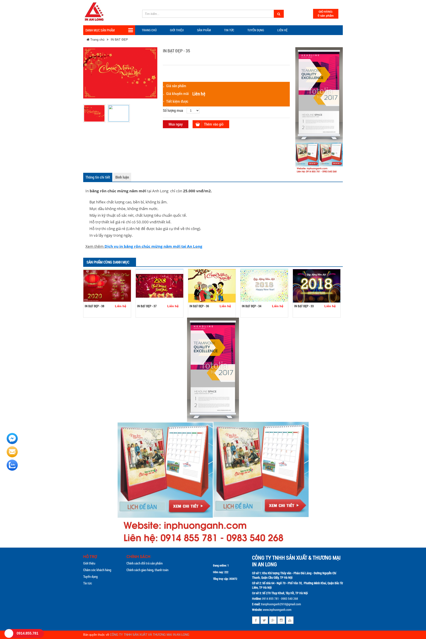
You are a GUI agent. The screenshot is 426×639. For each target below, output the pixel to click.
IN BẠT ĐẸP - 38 (94, 306)
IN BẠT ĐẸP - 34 (251, 306)
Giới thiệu (177, 30)
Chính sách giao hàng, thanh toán (147, 570)
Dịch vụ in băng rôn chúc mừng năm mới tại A (147, 246)
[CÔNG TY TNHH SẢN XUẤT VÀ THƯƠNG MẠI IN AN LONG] (94, 12)
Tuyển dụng (255, 30)
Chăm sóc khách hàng (97, 570)
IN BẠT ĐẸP (119, 39)
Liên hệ (282, 30)
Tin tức (87, 583)
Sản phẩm (204, 30)
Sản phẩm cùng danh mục (108, 262)
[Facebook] (256, 620)
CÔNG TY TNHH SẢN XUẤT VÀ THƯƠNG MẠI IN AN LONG (149, 634)
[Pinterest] (281, 620)
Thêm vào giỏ (213, 124)
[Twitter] (264, 620)
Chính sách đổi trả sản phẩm (144, 563)
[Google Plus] (273, 620)
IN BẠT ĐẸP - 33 (304, 306)
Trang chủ (149, 30)
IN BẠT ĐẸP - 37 (147, 306)
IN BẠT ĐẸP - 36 (199, 306)
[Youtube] (290, 620)
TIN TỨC (229, 30)
